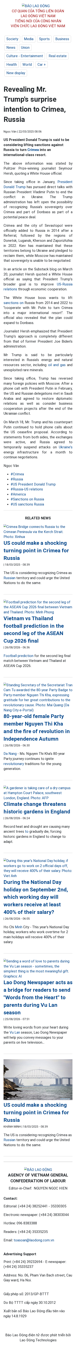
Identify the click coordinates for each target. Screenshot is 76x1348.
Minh (18, 927)
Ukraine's (65, 447)
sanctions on (14, 303)
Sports (44, 39)
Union (25, 47)
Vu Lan (15, 1032)
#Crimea (17, 474)
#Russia (17, 479)
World (27, 64)
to (26, 831)
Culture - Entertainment (24, 56)
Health (11, 64)
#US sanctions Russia (27, 504)
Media (28, 39)
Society (12, 39)
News (10, 47)
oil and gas (57, 365)
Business (62, 39)
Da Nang (10, 753)
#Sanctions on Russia (27, 499)
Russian (9, 578)
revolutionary (14, 764)
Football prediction (18, 656)
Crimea (33, 150)
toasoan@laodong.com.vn (34, 1240)
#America (18, 494)
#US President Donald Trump (33, 484)
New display (15, 73)
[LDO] (38, 531)
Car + (41, 64)
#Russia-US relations (27, 489)
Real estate (58, 56)
